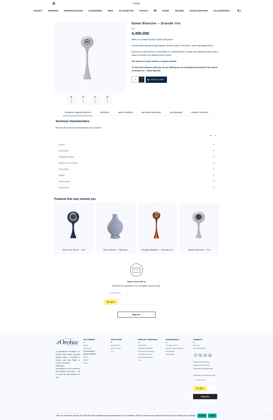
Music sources (125, 112)
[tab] (78, 112)
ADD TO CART (157, 79)
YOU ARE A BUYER (171, 345)
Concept (37, 11)
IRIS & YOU (196, 345)
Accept (202, 415)
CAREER (86, 360)
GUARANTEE (142, 345)
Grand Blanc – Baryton (115, 250)
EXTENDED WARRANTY (145, 348)
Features (104, 112)
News (110, 11)
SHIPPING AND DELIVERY (146, 351)
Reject (212, 415)
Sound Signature (199, 11)
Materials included (151, 112)
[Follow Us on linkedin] (200, 355)
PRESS (85, 363)
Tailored (179, 11)
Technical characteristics (77, 112)
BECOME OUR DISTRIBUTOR (174, 348)
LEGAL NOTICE (115, 345)
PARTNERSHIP (170, 351)
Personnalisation (73, 11)
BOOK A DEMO (170, 354)
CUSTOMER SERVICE (144, 354)
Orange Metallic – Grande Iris (157, 250)
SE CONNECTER (126, 11)
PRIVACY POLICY (116, 348)
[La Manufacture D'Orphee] (136, 3)
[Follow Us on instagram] (205, 355)
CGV (112, 351)
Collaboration (221, 11)
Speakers (53, 11)
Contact (143, 11)
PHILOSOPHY (87, 348)
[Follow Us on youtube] (210, 355)
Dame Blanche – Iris (199, 250)
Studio (165, 11)
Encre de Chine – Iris (73, 250)
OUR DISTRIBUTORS (199, 348)
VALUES (85, 345)
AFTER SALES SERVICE (145, 357)
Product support (200, 112)
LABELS (85, 357)
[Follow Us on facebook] (195, 355)
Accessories (95, 11)
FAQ (139, 360)
